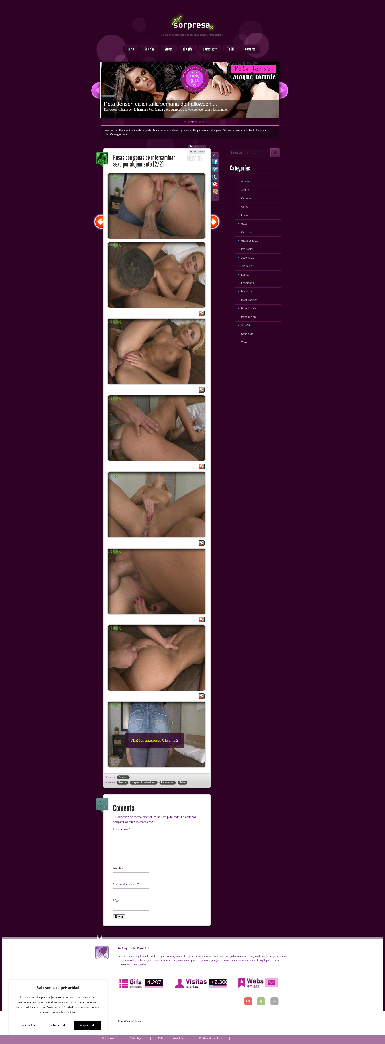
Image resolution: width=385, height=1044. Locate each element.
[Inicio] (129, 49)
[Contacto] (249, 49)
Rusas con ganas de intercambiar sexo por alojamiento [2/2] (102, 160)
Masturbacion (249, 300)
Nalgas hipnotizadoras (144, 782)
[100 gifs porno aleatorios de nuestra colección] (186, 49)
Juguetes (246, 266)
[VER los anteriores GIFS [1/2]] (136, 770)
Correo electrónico (126, 884)
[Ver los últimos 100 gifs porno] (209, 49)
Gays (244, 223)
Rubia (182, 782)
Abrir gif (202, 314)
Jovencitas (247, 257)
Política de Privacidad (171, 1038)
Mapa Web (108, 1038)
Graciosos (247, 232)
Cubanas (246, 198)
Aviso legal (136, 1038)
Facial (244, 215)
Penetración (167, 782)
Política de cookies (210, 1038)
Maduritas (247, 291)
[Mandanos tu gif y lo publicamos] (229, 49)
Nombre (119, 868)
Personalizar (28, 1025)
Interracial (247, 249)
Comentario (121, 829)
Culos (244, 206)
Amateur (123, 777)
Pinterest (215, 185)
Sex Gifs (246, 325)
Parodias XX (248, 308)
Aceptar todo (87, 1025)
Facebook (215, 162)
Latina (245, 274)
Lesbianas (247, 283)
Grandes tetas (249, 240)
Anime (245, 189)
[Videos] (167, 49)
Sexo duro (247, 334)
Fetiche (122, 782)
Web (116, 900)
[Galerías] (148, 49)
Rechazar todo (57, 1025)
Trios (244, 342)
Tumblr (215, 178)
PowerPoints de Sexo (129, 1021)
